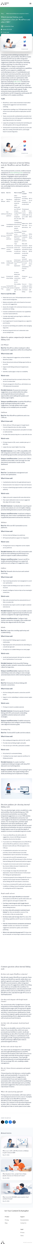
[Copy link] (14, 1122)
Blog (2, 13)
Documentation (24, 1220)
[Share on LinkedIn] (6, 1122)
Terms (22, 1235)
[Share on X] (2, 1122)
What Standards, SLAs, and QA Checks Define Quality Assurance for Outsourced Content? (14, 1174)
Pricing (7, 1220)
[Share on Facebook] (10, 1122)
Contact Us (23, 1223)
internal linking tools (16, 172)
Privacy (22, 1232)
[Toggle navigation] (30, 3)
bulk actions (17, 81)
